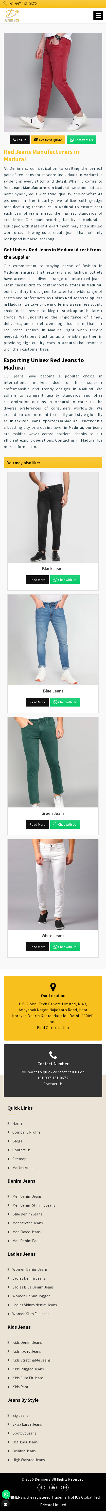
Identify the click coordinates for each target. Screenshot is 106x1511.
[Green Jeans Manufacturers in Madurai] (53, 762)
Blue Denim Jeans (27, 1214)
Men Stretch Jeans (27, 1223)
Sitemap (19, 1159)
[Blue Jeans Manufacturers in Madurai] (53, 640)
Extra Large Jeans (27, 1424)
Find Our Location (53, 1027)
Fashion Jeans (24, 1451)
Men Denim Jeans (27, 1196)
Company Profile (26, 1132)
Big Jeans (20, 1416)
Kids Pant (20, 1387)
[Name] (98, 15)
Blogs (17, 1141)
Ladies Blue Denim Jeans (33, 1287)
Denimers (43, 1479)
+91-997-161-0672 (22, 3)
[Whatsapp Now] (6, 1494)
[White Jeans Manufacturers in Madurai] (53, 884)
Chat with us (84, 140)
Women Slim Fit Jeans (30, 1314)
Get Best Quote (50, 140)
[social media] (41, 1487)
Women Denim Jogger (31, 1296)
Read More (38, 580)
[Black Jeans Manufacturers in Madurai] (53, 517)
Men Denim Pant (26, 1241)
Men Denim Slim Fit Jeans (33, 1205)
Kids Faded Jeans (26, 1351)
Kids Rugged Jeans (28, 1369)
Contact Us (53, 1083)
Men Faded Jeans (26, 1232)
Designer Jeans (25, 1442)
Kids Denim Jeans (27, 1342)
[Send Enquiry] (53, 82)
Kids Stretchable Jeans (31, 1360)
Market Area (22, 1168)
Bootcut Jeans (24, 1433)
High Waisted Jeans (28, 1460)
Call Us (21, 140)
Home (17, 1123)
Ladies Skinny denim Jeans (34, 1305)
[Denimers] (12, 14)
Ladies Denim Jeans (28, 1278)
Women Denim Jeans (30, 1269)
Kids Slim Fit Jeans (28, 1378)
